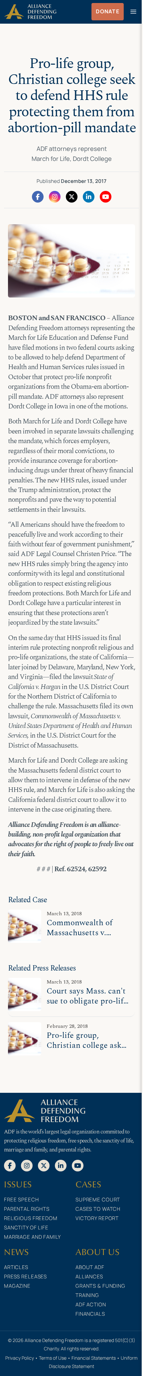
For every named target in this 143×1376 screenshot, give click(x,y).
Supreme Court (97, 1199)
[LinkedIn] (88, 196)
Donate (107, 11)
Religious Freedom (31, 1218)
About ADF (89, 1267)
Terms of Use (53, 1358)
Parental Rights (27, 1208)
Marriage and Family (32, 1236)
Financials (90, 1313)
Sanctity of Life (26, 1227)
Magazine (17, 1285)
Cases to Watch (97, 1208)
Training (87, 1295)
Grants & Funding (100, 1285)
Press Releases (25, 1276)
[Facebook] (38, 196)
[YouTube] (105, 196)
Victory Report (97, 1218)
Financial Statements (94, 1358)
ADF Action (90, 1304)
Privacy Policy (19, 1358)
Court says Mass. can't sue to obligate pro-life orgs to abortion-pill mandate (87, 1006)
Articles (16, 1267)
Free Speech (21, 1199)
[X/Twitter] (71, 196)
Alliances (89, 1276)
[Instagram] (55, 196)
